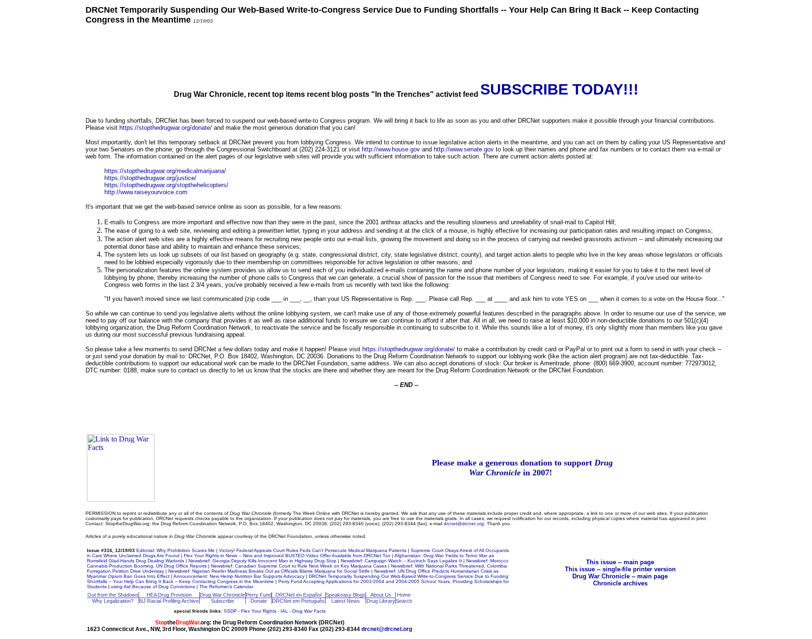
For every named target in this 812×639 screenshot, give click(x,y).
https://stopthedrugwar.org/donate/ (165, 127)
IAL (284, 611)
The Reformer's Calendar (226, 586)
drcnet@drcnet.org (464, 523)
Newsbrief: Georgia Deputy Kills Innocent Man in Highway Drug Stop (262, 560)
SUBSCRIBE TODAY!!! (559, 89)
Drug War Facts (309, 611)
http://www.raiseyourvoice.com (145, 192)
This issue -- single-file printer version (620, 569)
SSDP (230, 611)
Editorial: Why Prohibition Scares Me (175, 550)
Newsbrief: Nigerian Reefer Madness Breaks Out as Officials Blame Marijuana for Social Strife (269, 571)
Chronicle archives (620, 583)
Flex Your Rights (258, 611)
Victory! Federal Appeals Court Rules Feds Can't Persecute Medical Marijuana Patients (312, 550)
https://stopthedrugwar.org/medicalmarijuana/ (165, 170)
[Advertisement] (406, 52)
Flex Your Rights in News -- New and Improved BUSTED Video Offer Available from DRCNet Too (287, 555)
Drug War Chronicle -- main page (620, 576)
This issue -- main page (620, 562)
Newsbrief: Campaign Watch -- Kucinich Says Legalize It (401, 560)
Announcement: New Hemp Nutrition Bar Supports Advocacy (238, 576)
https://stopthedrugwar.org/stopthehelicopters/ (166, 185)
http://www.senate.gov (464, 149)
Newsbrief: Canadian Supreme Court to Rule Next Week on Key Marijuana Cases (299, 565)
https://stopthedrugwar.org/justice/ (150, 177)
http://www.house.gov (391, 149)
